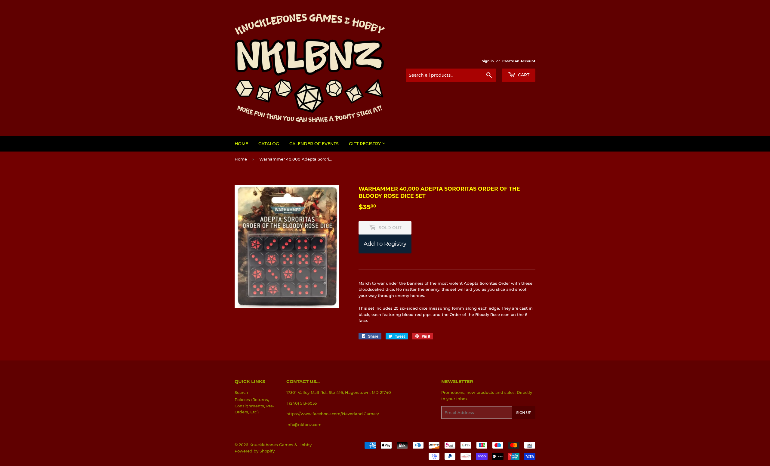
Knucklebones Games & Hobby (280, 444)
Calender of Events (314, 143)
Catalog (268, 143)
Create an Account (518, 61)
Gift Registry (365, 143)
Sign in (488, 61)
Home (241, 143)
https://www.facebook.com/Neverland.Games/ (332, 413)
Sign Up (523, 412)
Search (241, 392)
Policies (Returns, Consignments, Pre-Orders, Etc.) (254, 406)
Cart (523, 75)
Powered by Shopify (255, 451)
